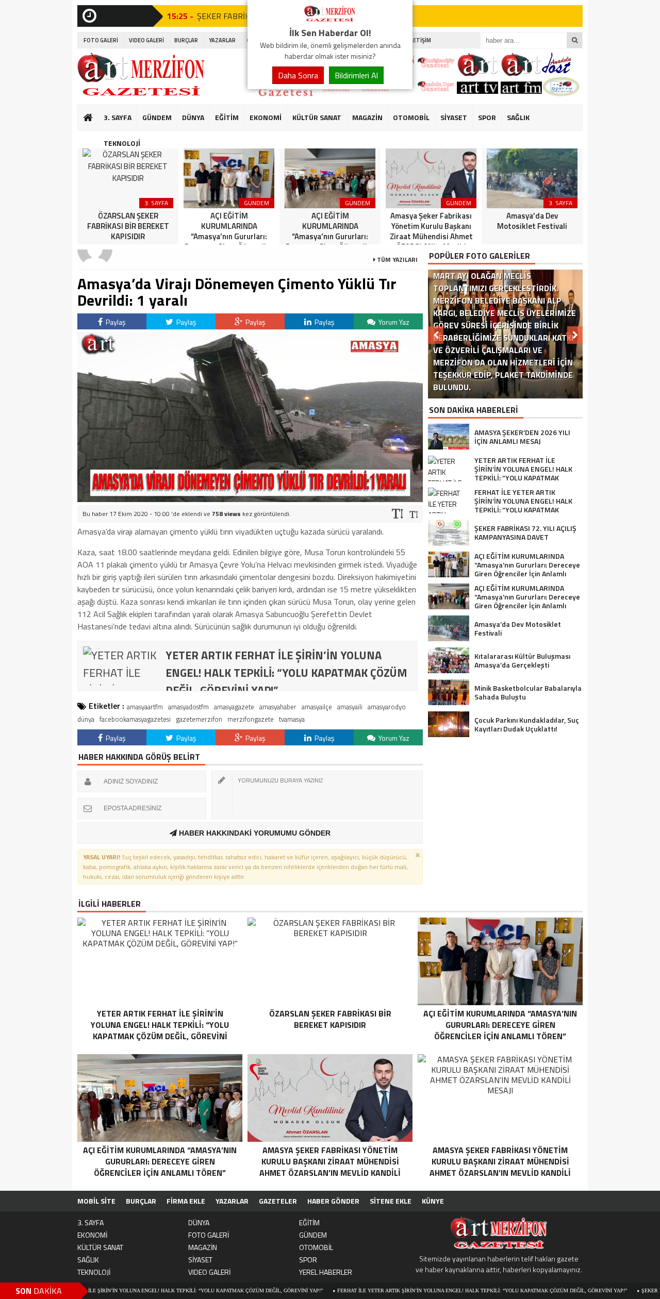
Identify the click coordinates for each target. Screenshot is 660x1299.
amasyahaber (277, 707)
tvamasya (292, 719)
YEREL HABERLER (325, 1272)
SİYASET (453, 117)
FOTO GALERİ (101, 40)
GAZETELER (278, 1200)
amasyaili (349, 707)
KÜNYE (433, 1200)
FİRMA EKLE (186, 1200)
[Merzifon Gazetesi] (330, 19)
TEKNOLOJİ (122, 143)
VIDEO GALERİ (146, 40)
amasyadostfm (188, 707)
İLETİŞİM (420, 40)
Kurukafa (93, 137)
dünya (85, 719)
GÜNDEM (157, 117)
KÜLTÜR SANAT (316, 117)
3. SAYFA (117, 117)
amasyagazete (234, 707)
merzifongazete (250, 719)
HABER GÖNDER (333, 1200)
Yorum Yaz (393, 322)
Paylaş (115, 322)
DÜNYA (193, 117)
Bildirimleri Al (356, 75)
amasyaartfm (145, 707)
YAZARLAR (222, 40)
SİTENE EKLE (390, 1200)
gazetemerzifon (199, 719)
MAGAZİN (367, 117)
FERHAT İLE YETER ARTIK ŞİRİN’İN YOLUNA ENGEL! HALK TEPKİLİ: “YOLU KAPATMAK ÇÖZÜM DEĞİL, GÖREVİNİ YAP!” (435, 1290)
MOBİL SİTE (96, 1200)
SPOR (487, 117)
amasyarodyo (387, 707)
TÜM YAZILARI (396, 259)
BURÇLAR (186, 40)
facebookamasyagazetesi (135, 719)
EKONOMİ (266, 117)
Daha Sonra (298, 75)
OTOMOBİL (411, 117)
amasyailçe (317, 707)
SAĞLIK (518, 117)
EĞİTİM (227, 117)
